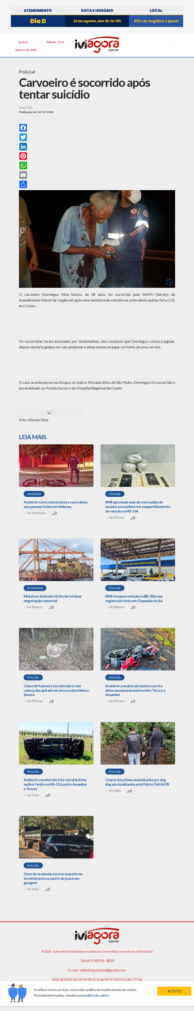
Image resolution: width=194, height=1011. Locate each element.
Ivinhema (34, 494)
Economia (35, 588)
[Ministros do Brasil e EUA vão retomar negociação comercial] (56, 559)
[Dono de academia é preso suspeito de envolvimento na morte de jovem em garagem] (56, 837)
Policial (115, 494)
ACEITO (174, 991)
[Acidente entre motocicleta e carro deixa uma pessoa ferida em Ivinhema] (56, 465)
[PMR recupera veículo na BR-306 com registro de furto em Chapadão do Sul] (138, 559)
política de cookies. (97, 995)
